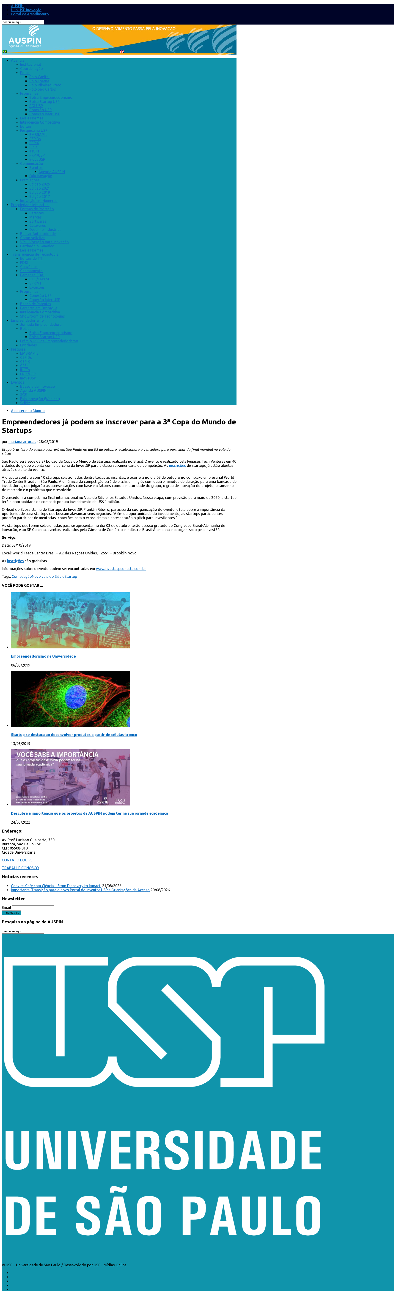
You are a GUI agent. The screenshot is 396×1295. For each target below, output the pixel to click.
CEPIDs (35, 139)
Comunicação (31, 163)
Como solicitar (32, 238)
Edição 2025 (39, 184)
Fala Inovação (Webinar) (40, 399)
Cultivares (37, 225)
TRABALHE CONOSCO (20, 868)
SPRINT (35, 283)
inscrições (177, 465)
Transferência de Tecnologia (34, 254)
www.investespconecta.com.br (121, 569)
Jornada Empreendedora (41, 324)
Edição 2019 (39, 192)
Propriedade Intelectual (30, 205)
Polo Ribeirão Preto (45, 85)
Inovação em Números (39, 201)
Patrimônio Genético (37, 246)
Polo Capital (39, 77)
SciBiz (25, 403)
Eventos (36, 168)
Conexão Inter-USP (44, 114)
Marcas (35, 217)
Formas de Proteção (37, 209)
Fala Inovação (40, 176)
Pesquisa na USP (33, 130)
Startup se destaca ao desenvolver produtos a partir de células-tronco (74, 735)
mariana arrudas (22, 442)
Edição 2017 (39, 196)
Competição (22, 576)
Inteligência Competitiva (40, 122)
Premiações (29, 180)
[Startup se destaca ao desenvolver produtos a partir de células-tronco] (70, 726)
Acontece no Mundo (28, 411)
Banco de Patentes (35, 304)
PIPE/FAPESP (39, 279)
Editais (26, 126)
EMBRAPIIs (38, 135)
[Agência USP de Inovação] (25, 45)
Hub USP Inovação (26, 10)
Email (6, 907)
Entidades (28, 345)
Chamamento (31, 271)
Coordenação (31, 68)
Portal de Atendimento (30, 14)
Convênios (29, 267)
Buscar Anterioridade (38, 234)
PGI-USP (36, 106)
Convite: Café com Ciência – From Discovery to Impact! (56, 886)
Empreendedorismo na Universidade (43, 656)
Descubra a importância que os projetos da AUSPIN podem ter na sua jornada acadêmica (89, 813)
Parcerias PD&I (32, 275)
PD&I (24, 262)
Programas (29, 93)
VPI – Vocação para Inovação (44, 242)
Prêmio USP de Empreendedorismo (49, 341)
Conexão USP (40, 110)
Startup (71, 576)
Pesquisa (18, 349)
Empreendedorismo (27, 320)
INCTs (34, 151)
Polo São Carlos (42, 89)
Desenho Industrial (44, 229)
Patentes (36, 213)
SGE (23, 395)
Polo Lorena (39, 81)
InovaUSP (37, 159)
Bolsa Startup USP (44, 102)
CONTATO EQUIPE (17, 860)
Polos (25, 73)
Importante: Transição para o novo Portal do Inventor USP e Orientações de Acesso (80, 890)
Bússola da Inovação (37, 386)
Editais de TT (31, 258)
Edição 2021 (39, 188)
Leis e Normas (32, 118)
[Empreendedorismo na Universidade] (70, 647)
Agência (17, 60)
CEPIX (34, 143)
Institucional (30, 64)
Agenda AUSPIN (51, 172)
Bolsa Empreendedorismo (50, 97)
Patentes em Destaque (38, 308)
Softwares (37, 221)
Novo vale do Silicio (48, 576)
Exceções (37, 287)
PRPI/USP (37, 155)
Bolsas (25, 329)
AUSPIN (17, 6)
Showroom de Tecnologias (42, 316)
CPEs (33, 147)
